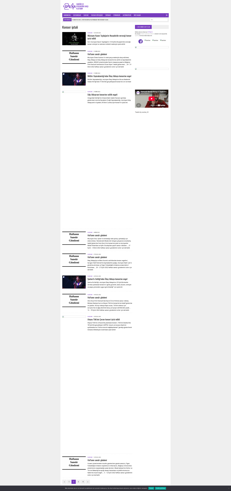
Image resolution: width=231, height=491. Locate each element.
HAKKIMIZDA (67, 15)
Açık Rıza (137, 35)
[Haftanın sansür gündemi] (74, 62)
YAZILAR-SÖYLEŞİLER (97, 15)
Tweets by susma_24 (141, 112)
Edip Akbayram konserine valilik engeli (102, 94)
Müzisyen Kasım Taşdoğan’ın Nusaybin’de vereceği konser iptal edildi (109, 37)
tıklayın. (150, 32)
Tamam (151, 488)
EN (166, 15)
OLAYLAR (86, 15)
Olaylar (90, 32)
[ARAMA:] (159, 19)
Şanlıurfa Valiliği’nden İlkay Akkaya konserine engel (107, 279)
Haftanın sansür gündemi (97, 54)
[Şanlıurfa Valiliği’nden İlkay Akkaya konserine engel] (74, 287)
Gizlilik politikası (160, 488)
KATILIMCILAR (77, 15)
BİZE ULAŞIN (137, 15)
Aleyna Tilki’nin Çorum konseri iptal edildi (104, 319)
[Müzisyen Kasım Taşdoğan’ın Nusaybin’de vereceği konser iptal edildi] (74, 44)
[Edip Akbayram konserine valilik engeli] (74, 225)
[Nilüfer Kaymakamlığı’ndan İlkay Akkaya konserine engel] (74, 84)
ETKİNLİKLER (116, 15)
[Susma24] (115, 6)
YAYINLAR (108, 15)
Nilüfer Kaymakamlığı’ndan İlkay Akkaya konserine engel (109, 76)
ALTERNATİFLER (127, 15)
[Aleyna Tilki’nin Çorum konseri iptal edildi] (74, 450)
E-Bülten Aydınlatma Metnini (147, 33)
